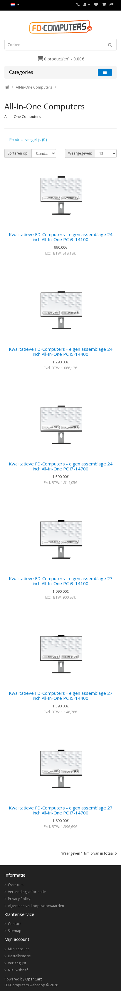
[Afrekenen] (112, 4)
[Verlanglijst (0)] (96, 4)
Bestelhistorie (19, 955)
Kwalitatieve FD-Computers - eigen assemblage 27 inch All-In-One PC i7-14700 (60, 810)
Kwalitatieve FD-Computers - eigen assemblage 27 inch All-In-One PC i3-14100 (60, 580)
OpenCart (33, 979)
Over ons (15, 884)
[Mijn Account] (86, 4)
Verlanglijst (17, 962)
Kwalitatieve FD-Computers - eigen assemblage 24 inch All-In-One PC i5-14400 (60, 351)
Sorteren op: (18, 153)
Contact (14, 923)
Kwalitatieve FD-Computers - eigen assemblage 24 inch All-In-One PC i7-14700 (60, 466)
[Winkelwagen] (104, 4)
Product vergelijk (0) (28, 139)
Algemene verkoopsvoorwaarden (36, 905)
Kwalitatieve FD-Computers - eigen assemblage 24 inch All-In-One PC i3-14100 (60, 236)
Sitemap (14, 930)
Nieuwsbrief (18, 970)
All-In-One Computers (34, 87)
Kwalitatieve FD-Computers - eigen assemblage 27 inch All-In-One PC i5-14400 (60, 695)
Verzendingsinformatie (27, 891)
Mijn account (18, 948)
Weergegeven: (80, 153)
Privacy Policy (19, 898)
